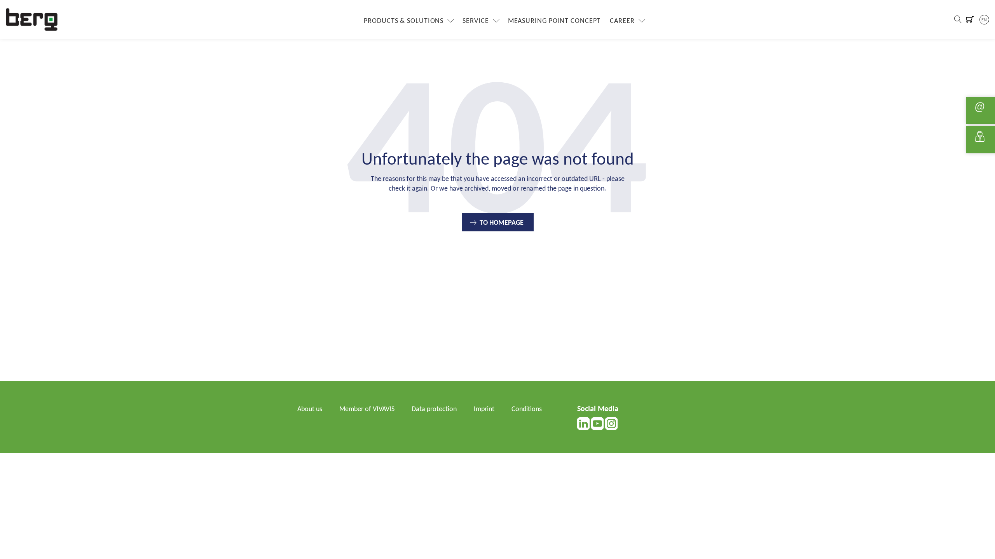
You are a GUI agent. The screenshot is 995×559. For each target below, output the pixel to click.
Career (622, 21)
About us (309, 409)
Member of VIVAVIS (367, 409)
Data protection (434, 409)
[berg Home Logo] (32, 19)
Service (476, 21)
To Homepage (502, 223)
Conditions (526, 409)
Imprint (484, 409)
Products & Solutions (403, 21)
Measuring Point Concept (554, 21)
